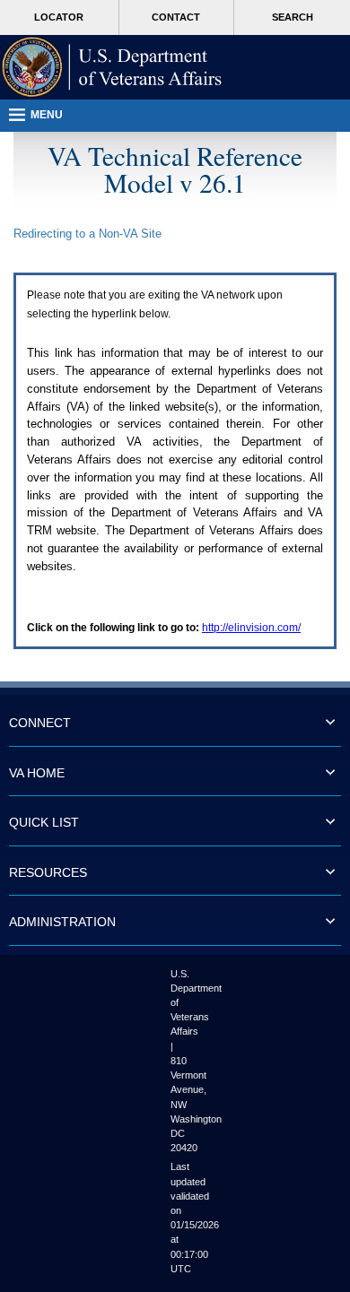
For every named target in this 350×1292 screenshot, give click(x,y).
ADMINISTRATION (62, 922)
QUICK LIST (44, 822)
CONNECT (40, 722)
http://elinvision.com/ (251, 627)
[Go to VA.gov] (112, 67)
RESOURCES (48, 872)
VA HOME (37, 773)
